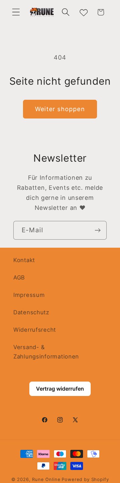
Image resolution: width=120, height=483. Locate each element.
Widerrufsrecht (34, 329)
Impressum (29, 295)
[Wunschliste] (83, 12)
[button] (16, 12)
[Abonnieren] (97, 230)
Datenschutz (31, 312)
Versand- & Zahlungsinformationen (46, 352)
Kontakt (24, 260)
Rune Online (46, 479)
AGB (19, 277)
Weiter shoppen (60, 108)
